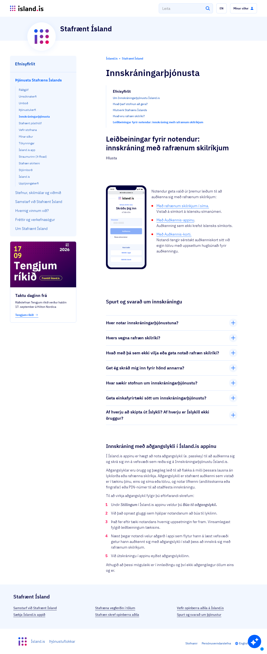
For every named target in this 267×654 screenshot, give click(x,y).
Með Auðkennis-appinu (175, 220)
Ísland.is (38, 641)
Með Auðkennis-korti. (173, 234)
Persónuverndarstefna (216, 643)
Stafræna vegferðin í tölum (115, 608)
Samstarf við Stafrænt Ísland (35, 608)
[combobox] (186, 8)
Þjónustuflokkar (62, 641)
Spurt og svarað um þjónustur (199, 614)
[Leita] (207, 8)
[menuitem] (43, 131)
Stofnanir (191, 643)
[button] (221, 8)
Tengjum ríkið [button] (24, 315)
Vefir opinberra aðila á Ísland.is (200, 608)
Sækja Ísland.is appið (29, 614)
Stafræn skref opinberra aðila (117, 614)
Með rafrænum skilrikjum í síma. (182, 205)
